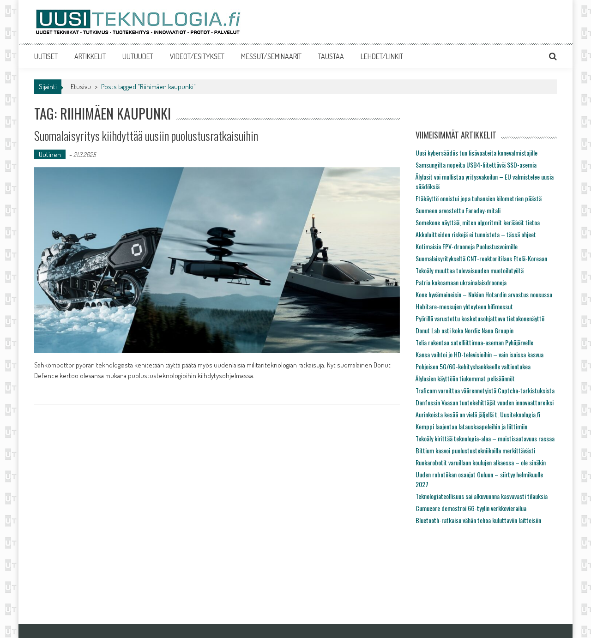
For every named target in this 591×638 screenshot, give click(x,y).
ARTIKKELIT (90, 56)
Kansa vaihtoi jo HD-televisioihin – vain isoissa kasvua (479, 354)
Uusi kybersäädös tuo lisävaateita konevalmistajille (476, 152)
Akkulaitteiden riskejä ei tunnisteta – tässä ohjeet (476, 234)
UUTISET (46, 56)
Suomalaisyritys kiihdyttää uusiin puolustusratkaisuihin (146, 135)
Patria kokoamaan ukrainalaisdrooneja (461, 282)
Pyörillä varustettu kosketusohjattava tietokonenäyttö (480, 318)
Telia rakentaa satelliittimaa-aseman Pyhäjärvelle (474, 342)
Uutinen (50, 154)
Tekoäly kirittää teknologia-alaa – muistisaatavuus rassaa (485, 438)
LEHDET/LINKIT (382, 56)
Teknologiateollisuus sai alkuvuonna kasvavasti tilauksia (482, 496)
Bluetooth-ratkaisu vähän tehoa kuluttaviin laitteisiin (478, 520)
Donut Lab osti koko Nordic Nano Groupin (464, 330)
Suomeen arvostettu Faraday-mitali (458, 210)
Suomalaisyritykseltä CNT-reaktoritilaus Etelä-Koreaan (481, 258)
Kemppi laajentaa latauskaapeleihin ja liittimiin (471, 426)
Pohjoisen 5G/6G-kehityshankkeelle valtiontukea (473, 366)
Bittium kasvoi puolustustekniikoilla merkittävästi (475, 450)
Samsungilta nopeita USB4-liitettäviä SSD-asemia (476, 164)
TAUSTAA (331, 56)
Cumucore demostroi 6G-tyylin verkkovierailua (471, 508)
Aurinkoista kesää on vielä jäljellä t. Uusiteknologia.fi (478, 414)
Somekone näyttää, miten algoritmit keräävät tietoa (478, 222)
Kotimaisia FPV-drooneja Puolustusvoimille (467, 246)
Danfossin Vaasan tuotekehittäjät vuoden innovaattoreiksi (485, 402)
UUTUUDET (137, 56)
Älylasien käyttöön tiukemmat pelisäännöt (465, 378)
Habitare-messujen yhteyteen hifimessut (464, 306)
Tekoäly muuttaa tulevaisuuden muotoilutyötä (470, 270)
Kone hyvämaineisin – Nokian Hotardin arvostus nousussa (484, 294)
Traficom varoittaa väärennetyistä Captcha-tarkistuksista (485, 390)
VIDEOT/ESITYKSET (197, 56)
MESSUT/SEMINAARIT (271, 56)
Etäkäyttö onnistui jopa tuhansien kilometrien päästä (479, 198)
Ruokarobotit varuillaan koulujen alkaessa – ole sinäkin (481, 462)
